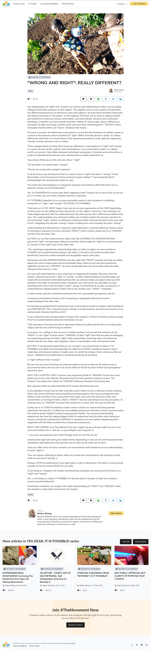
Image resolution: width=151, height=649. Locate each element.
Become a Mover (75, 625)
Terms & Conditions (20, 646)
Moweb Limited (70, 643)
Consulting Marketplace (49, 4)
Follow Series (140, 541)
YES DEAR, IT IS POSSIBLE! (39, 77)
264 (11, 590)
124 (48, 590)
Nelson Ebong (119, 90)
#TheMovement (68, 4)
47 (85, 590)
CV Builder (32, 4)
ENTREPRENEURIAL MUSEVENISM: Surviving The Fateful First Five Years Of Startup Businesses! (18, 577)
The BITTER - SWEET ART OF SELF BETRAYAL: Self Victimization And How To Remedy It (55, 577)
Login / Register (139, 3)
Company (122, 4)
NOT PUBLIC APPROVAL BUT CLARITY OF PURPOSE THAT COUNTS (130, 576)
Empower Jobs (19, 4)
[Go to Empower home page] (7, 644)
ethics (31, 91)
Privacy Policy (34, 646)
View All (125, 541)
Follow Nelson (116, 513)
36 (122, 590)
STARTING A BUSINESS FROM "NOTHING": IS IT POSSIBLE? (93, 574)
